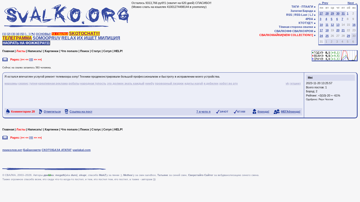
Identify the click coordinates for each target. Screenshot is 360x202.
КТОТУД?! (306, 22)
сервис (23, 83)
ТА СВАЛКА (60, 34)
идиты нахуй (193, 83)
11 (326, 24)
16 (354, 24)
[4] (18, 34)
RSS (289, 14)
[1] (4, 34)
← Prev (323, 2)
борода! (263, 111)
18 (327, 30)
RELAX (68, 38)
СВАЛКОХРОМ (302, 31)
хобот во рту (228, 83)
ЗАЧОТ (224, 111)
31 (343, 13)
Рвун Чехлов (326, 99)
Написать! (35, 51)
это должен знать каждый (125, 83)
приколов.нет (12, 150)
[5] (22, 34)
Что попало (69, 51)
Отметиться (52, 111)
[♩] (27, 34)
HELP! (118, 51)
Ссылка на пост (81, 111)
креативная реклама (53, 83)
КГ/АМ (241, 111)
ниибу (149, 83)
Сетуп (107, 51)
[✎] (33, 34)
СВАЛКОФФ (282, 31)
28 (327, 13)
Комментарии (23, 111)
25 (327, 35)
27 (321, 13)
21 (343, 30)
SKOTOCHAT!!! (84, 33)
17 (321, 30)
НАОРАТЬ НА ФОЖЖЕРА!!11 (26, 43)
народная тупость (93, 83)
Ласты (20, 51)
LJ (311, 14)
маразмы (10, 83)
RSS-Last (300, 14)
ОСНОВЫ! (43, 34)
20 (337, 30)
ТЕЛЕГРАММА (17, 38)
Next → (353, 2)
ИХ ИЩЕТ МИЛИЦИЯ (98, 38)
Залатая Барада (301, 10)
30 (337, 13)
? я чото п (203, 111)
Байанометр (32, 150)
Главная (8, 51)
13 (337, 24)
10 (321, 24)
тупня (33, 83)
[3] (13, 34)
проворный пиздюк (169, 83)
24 (321, 35)
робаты (74, 83)
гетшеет (295, 83)
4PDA (309, 19)
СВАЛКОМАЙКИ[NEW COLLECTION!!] (286, 35)
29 (332, 13)
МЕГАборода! (290, 111)
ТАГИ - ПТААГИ (302, 6)
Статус (96, 51)
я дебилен (211, 83)
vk (287, 83)
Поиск (84, 51)
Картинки (52, 51)
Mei (310, 77)
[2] (9, 34)
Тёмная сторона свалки (296, 26)
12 (332, 24)
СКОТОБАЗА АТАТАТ (57, 150)
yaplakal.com (81, 150)
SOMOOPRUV (47, 38)
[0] (31, 59)
